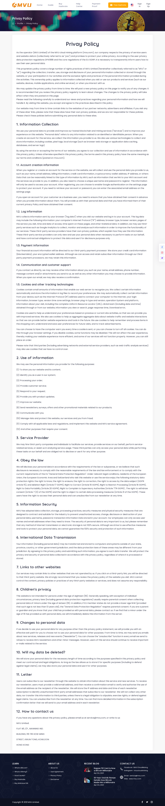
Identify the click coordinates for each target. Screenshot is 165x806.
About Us (54, 768)
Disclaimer (55, 779)
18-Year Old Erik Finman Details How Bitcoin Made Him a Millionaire (105, 780)
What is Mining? (21, 772)
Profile (20, 23)
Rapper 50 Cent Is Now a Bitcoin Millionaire (104, 769)
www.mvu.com (135, 779)
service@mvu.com (137, 776)
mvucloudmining (141, 770)
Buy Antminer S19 (21, 783)
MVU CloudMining (140, 767)
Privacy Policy (56, 775)
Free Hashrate (119, 5)
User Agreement (57, 772)
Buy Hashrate (20, 779)
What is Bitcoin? (21, 768)
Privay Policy (32, 23)
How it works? (20, 775)
